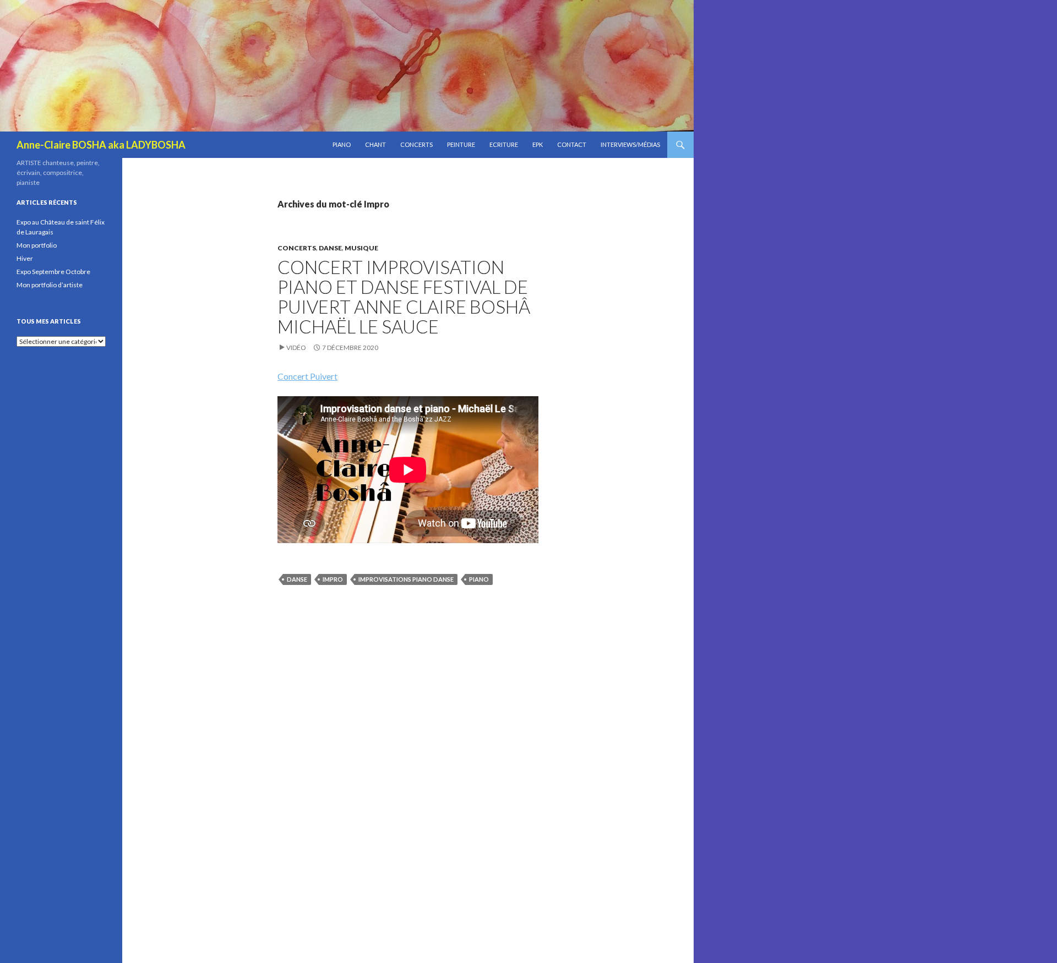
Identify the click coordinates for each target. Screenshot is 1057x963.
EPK (537, 144)
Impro (333, 579)
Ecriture (503, 144)
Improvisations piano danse (406, 579)
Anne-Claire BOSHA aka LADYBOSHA (101, 145)
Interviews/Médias (630, 144)
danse (297, 579)
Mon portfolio (37, 245)
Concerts (416, 144)
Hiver (25, 258)
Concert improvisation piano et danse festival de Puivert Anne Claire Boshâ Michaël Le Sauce (403, 296)
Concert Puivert (307, 376)
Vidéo (296, 347)
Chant (375, 144)
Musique (361, 248)
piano (479, 579)
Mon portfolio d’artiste (50, 285)
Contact (571, 144)
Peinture (461, 144)
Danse (330, 248)
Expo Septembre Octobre (53, 271)
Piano (342, 144)
